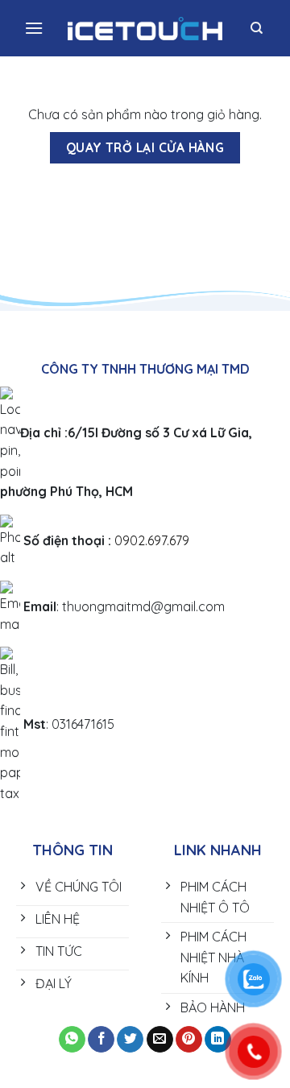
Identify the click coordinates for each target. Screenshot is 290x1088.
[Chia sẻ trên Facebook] (101, 1039)
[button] (34, 28)
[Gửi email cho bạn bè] (160, 1039)
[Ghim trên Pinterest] (189, 1039)
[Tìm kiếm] (257, 28)
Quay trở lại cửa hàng (145, 147)
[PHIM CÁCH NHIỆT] (145, 28)
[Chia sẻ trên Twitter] (130, 1039)
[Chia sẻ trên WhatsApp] (72, 1039)
